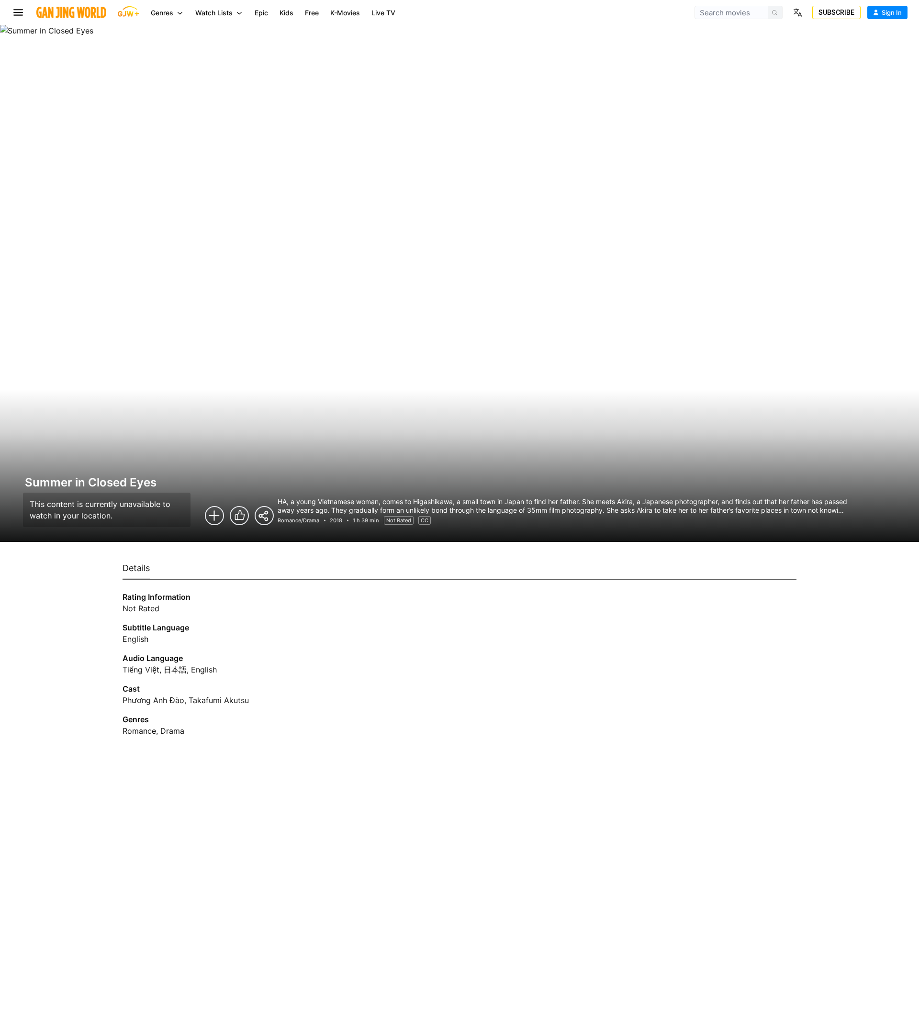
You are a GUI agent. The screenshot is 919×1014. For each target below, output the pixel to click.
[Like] (239, 515)
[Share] (264, 515)
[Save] (214, 515)
